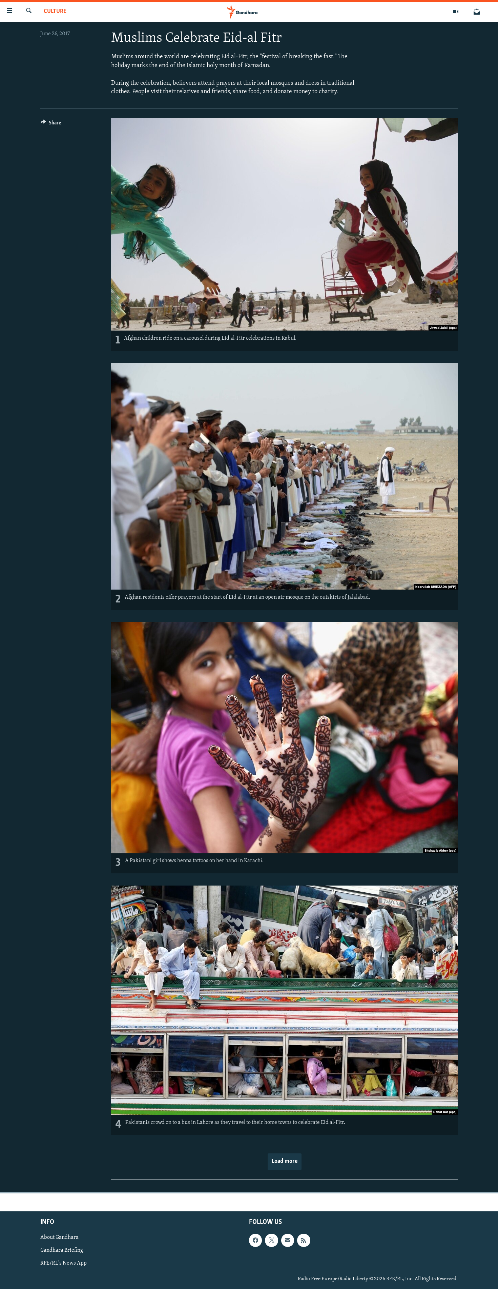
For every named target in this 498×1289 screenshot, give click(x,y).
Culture (55, 11)
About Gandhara (59, 1238)
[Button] (51, 124)
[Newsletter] (476, 11)
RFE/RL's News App (63, 1263)
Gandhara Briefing (61, 1250)
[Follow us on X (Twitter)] (271, 1240)
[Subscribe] (287, 1240)
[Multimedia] (455, 11)
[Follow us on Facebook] (255, 1240)
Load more (284, 1161)
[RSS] (303, 1240)
